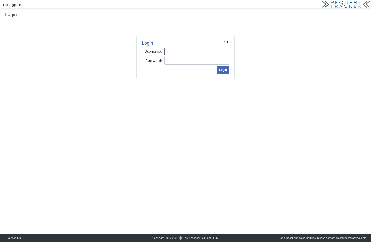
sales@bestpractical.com (351, 238)
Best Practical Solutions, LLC (200, 238)
